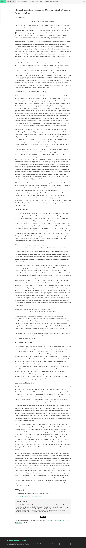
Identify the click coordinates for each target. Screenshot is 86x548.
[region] (43, 266)
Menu (2, 1)
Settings (74, 544)
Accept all (64, 544)
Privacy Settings (25, 544)
